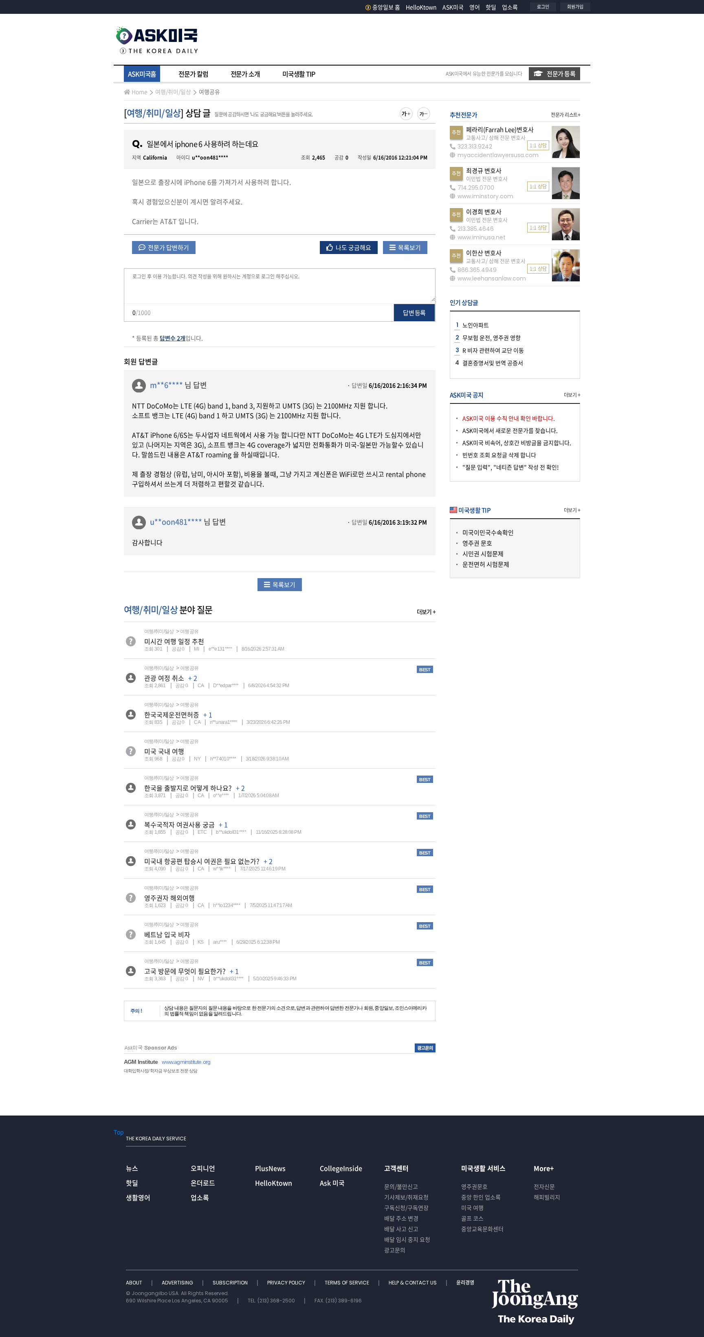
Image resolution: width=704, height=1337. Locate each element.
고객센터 (396, 1168)
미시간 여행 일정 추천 (174, 641)
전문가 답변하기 (168, 247)
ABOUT (134, 1282)
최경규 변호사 (484, 170)
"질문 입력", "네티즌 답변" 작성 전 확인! (510, 467)
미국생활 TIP (298, 74)
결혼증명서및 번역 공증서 (492, 363)
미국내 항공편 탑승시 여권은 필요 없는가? (202, 861)
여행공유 (209, 92)
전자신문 (544, 1186)
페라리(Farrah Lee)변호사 (500, 129)
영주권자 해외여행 (169, 898)
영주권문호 (474, 1186)
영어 (474, 7)
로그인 (543, 6)
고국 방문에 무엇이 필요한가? (185, 971)
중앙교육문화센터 (482, 1229)
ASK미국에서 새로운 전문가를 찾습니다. (510, 430)
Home (139, 92)
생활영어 (138, 1197)
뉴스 (132, 1168)
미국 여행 (472, 1207)
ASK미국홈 (142, 74)
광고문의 (394, 1250)
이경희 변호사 (484, 211)
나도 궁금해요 (352, 247)
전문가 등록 (561, 73)
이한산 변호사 (484, 252)
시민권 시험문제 (483, 553)
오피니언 (203, 1168)
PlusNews (270, 1168)
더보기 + (426, 611)
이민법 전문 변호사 (487, 178)
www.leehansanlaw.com (492, 278)
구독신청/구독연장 (406, 1207)
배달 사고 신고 (401, 1229)
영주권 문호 (477, 543)
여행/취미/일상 (173, 92)
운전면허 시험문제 (485, 564)
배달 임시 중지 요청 (407, 1239)
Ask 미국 (332, 1183)
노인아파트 (475, 325)
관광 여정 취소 (164, 678)
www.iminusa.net (482, 237)
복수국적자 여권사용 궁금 (179, 824)
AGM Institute (141, 1062)
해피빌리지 (547, 1197)
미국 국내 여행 (164, 751)
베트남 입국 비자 (167, 934)
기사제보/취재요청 (406, 1197)
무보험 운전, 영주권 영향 (491, 337)
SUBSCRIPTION (231, 1282)
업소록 (510, 7)
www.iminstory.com (485, 196)
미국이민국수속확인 (488, 532)
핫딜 (491, 7)
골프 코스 (472, 1218)
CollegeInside (341, 1168)
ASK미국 (453, 7)
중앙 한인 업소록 (481, 1197)
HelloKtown (421, 7)
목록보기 (409, 247)
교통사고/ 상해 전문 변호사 (496, 137)
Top (119, 1132)
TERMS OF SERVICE (347, 1282)
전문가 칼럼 (193, 74)
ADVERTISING (178, 1282)
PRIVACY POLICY (286, 1282)
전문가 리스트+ (565, 114)
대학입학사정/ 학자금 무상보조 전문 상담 (160, 1070)
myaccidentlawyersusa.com (498, 155)
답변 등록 (414, 312)
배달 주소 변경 (401, 1218)
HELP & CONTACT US (413, 1282)
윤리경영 (465, 1282)
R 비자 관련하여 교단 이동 (493, 350)
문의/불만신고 (401, 1186)
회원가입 (575, 6)
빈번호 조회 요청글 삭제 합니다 (499, 455)
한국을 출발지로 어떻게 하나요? (188, 788)
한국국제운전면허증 (171, 714)
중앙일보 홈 (386, 7)
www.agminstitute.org (186, 1062)
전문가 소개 (245, 74)
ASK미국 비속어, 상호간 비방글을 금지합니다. (516, 442)
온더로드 (203, 1183)
